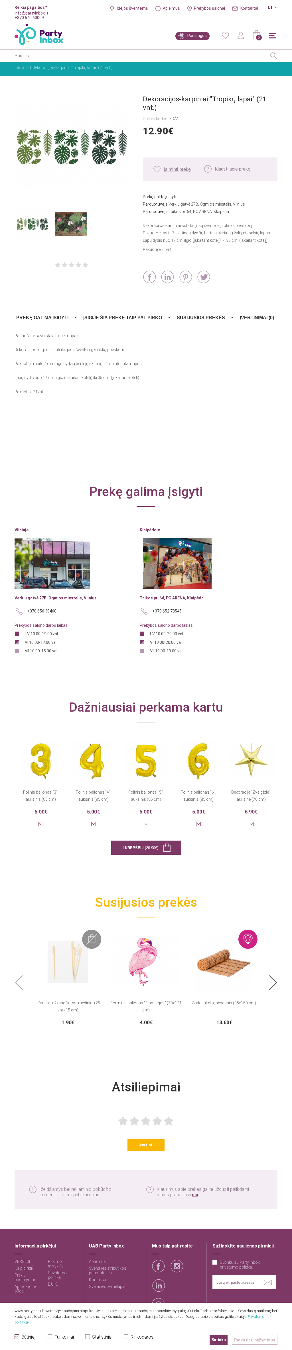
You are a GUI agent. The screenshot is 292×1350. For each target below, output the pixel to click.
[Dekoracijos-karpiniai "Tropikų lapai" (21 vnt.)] (72, 147)
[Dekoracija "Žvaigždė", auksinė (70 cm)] (251, 757)
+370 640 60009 (29, 17)
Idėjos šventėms (132, 8)
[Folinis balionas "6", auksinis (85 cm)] (198, 757)
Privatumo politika (57, 1275)
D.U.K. (53, 1284)
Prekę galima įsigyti (42, 317)
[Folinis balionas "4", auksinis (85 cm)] (93, 757)
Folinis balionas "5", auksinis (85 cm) (146, 796)
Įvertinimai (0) (257, 317)
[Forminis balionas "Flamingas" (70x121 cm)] (146, 958)
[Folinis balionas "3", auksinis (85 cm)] (41, 757)
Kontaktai (249, 8)
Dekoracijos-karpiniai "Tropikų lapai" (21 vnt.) (73, 67)
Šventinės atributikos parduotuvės (107, 1270)
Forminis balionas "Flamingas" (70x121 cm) (146, 1006)
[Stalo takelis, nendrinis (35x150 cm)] (224, 958)
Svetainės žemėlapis (107, 1286)
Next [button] (273, 983)
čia (195, 1194)
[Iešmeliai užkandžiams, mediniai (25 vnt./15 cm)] (68, 958)
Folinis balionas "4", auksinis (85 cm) (93, 796)
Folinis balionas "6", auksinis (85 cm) (198, 796)
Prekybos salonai (209, 8)
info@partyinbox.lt (31, 13)
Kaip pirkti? (24, 1268)
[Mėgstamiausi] (225, 35)
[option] (68, 977)
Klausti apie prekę (232, 169)
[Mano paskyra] (241, 35)
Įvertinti (146, 1145)
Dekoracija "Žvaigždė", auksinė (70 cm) (251, 796)
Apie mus (171, 8)
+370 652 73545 (167, 611)
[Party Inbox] (39, 34)
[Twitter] (203, 277)
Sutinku (218, 1339)
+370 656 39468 (41, 611)
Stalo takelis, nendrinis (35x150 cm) (224, 1003)
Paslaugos (197, 35)
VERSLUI (22, 1261)
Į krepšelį (140, 848)
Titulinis (22, 67)
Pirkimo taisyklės (56, 1263)
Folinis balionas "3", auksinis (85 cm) (40, 796)
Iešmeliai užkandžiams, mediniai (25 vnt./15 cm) (68, 1006)
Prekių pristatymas (25, 1277)
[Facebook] (149, 277)
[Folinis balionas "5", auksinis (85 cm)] (146, 757)
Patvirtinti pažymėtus (254, 1340)
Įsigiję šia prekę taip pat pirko (122, 317)
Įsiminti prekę (177, 169)
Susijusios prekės (201, 317)
